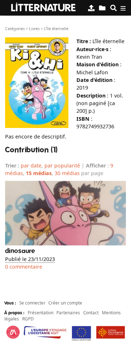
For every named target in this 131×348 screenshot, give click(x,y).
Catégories (15, 28)
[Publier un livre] (91, 8)
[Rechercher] (113, 8)
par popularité (62, 165)
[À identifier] (102, 8)
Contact (91, 312)
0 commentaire (23, 266)
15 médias (39, 173)
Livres (34, 28)
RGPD (28, 319)
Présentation (40, 312)
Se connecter (32, 303)
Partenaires (68, 312)
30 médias (67, 173)
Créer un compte (65, 303)
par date (31, 165)
